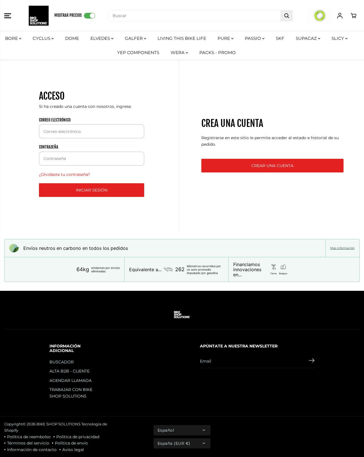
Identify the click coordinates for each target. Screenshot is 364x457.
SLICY (338, 38)
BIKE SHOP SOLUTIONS (58, 424)
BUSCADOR (61, 362)
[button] (7, 16)
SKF (280, 38)
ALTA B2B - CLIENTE (69, 371)
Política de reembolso (29, 436)
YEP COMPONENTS (138, 52)
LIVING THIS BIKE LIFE (182, 38)
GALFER (134, 38)
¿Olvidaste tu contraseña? (64, 174)
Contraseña (48, 147)
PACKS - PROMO (217, 52)
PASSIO (253, 38)
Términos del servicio (28, 443)
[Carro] (353, 15)
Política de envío (71, 443)
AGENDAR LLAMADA (70, 380)
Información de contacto (32, 449)
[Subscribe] (312, 361)
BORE (12, 38)
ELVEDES (100, 38)
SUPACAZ (307, 38)
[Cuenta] (340, 15)
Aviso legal (73, 449)
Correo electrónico (55, 120)
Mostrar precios (68, 15)
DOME (72, 38)
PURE (224, 38)
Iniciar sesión (91, 190)
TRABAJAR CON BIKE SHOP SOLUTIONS (70, 392)
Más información (342, 248)
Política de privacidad (77, 436)
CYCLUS (42, 38)
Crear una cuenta (272, 165)
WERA (178, 52)
